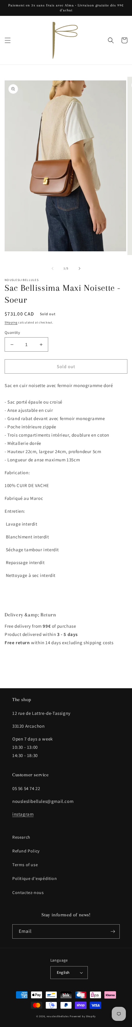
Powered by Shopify (83, 1016)
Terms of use (25, 864)
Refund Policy (26, 851)
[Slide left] (52, 268)
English (63, 972)
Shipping (11, 322)
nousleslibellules (58, 1016)
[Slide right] (79, 268)
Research (21, 837)
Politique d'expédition (34, 878)
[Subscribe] (112, 931)
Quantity (12, 332)
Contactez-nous (28, 892)
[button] (7, 40)
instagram (22, 814)
